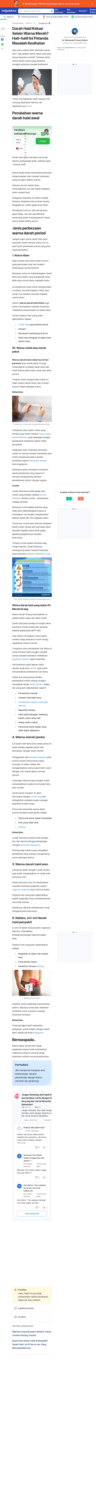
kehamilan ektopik (38, 460)
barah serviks (35, 684)
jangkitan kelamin (20, 659)
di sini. (29, 106)
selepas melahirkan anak (38, 554)
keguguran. (38, 1032)
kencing (40, 966)
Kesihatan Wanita (17, 23)
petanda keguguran (30, 845)
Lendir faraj (23, 324)
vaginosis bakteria (21, 889)
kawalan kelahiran (37, 757)
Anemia (22, 827)
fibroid (33, 668)
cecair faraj (36, 796)
